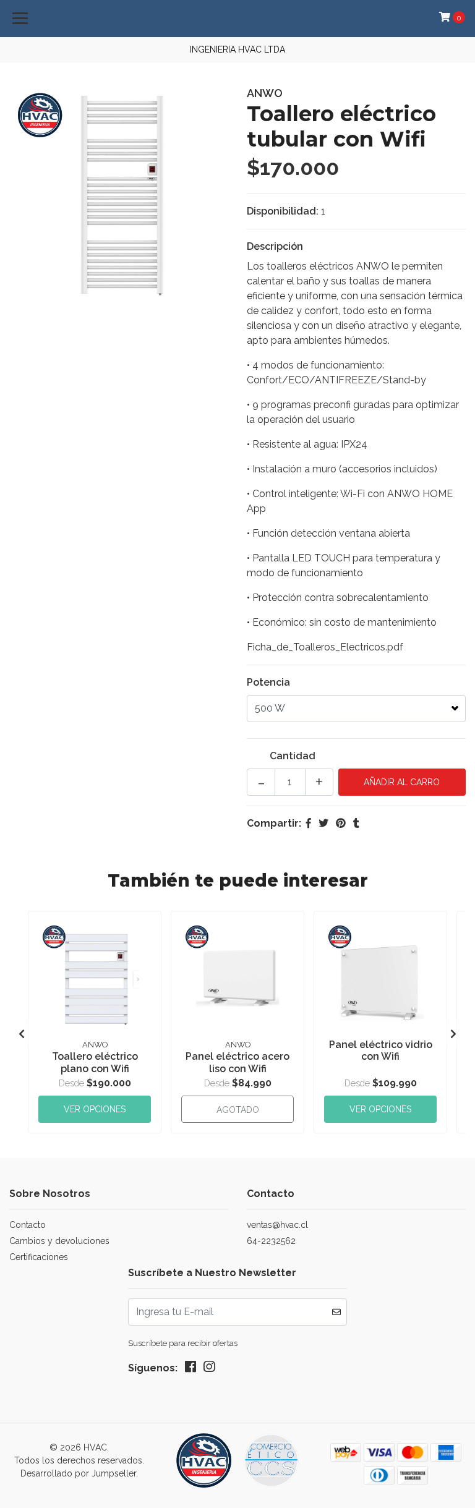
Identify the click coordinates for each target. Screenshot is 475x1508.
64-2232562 (271, 1241)
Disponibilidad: (283, 211)
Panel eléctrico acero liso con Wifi (237, 1062)
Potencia (268, 682)
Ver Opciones (95, 1109)
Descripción (275, 246)
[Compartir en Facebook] (308, 823)
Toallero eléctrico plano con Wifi (95, 1062)
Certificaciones (38, 1257)
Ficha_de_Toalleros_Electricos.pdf (325, 647)
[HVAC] (237, 1465)
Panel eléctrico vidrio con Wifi (380, 1050)
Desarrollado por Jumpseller (78, 1473)
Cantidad (292, 756)
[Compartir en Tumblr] (356, 823)
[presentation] (21, 1034)
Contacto (27, 1225)
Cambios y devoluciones (59, 1241)
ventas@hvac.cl (277, 1225)
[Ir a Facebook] (190, 1369)
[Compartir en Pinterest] (341, 823)
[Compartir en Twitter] (323, 823)
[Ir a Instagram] (209, 1369)
